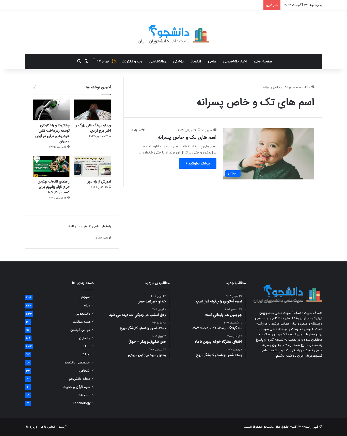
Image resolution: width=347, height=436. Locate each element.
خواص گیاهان (80, 330)
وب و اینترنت (132, 61)
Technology (81, 403)
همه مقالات (81, 321)
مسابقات (84, 395)
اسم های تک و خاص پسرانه (187, 137)
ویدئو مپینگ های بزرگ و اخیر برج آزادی (93, 127)
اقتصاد (196, 61)
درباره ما (31, 427)
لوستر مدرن (102, 237)
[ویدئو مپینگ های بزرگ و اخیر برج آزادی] (92, 110)
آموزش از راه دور (99, 181)
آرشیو (62, 427)
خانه (307, 87)
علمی (212, 61)
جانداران (84, 338)
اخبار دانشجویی (235, 61)
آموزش (85, 297)
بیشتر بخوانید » (197, 163)
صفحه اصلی (263, 61)
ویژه (87, 305)
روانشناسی (157, 61)
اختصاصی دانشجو (77, 362)
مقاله (86, 346)
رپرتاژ (86, 354)
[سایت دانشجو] (173, 32)
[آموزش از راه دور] (92, 166)
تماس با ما (48, 427)
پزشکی (178, 61)
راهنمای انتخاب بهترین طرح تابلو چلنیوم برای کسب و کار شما (54, 187)
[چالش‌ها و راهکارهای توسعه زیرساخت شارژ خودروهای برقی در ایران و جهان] (51, 110)
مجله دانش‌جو (79, 378)
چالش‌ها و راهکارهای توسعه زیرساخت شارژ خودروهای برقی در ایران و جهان (52, 133)
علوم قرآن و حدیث (76, 387)
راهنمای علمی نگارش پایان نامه (89, 226)
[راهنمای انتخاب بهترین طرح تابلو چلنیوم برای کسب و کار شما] (51, 166)
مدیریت (207, 130)
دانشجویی (82, 313)
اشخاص (84, 370)
